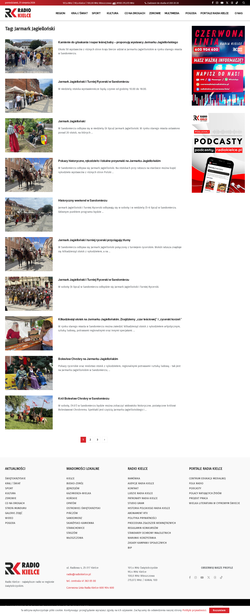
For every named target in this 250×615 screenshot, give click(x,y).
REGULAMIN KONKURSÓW (143, 528)
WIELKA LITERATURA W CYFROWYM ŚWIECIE (214, 503)
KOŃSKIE (71, 498)
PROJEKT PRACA (198, 498)
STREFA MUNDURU (15, 508)
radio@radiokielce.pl (78, 574)
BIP (130, 547)
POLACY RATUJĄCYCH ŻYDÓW (205, 493)
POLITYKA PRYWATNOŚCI (142, 518)
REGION (60, 13)
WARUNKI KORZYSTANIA (142, 537)
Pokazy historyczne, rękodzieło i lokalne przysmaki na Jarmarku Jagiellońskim (109, 161)
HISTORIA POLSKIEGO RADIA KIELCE (149, 508)
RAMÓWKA (134, 478)
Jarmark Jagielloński (71, 121)
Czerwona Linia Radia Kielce (82, 587)
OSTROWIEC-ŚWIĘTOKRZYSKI (83, 508)
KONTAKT (133, 488)
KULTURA (112, 13)
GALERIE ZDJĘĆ (13, 513)
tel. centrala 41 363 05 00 (81, 581)
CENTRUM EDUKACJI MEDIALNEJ (207, 478)
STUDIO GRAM (136, 503)
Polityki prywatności (194, 610)
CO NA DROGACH (135, 13)
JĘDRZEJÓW (72, 488)
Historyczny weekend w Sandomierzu (82, 200)
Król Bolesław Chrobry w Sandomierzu (83, 398)
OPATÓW (71, 503)
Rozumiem (219, 610)
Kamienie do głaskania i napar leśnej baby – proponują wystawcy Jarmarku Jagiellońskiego (118, 42)
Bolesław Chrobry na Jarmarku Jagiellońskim (88, 359)
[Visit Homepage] (19, 13)
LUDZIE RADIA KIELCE (140, 493)
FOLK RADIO (196, 483)
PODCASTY (195, 488)
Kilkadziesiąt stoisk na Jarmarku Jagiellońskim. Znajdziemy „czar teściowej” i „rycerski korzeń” (120, 319)
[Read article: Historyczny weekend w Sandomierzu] (29, 214)
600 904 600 (106, 587)
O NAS (239, 13)
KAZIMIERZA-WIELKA (78, 493)
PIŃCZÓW (72, 513)
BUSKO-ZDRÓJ (74, 483)
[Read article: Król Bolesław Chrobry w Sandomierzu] (29, 413)
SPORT (96, 13)
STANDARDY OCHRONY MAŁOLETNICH (149, 533)
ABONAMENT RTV (138, 513)
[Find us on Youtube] (222, 3)
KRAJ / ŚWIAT (79, 13)
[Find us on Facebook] (212, 3)
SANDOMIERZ (74, 518)
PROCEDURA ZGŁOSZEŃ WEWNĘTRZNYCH (152, 523)
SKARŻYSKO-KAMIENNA (80, 523)
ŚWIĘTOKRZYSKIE (15, 478)
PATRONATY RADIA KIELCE (143, 498)
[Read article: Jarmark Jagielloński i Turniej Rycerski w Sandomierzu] (29, 96)
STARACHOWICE (75, 528)
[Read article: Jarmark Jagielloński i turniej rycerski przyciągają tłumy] (29, 254)
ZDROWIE (155, 13)
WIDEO (9, 518)
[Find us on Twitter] (227, 3)
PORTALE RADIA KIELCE (215, 13)
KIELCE (70, 478)
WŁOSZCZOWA (74, 537)
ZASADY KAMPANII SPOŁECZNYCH (147, 542)
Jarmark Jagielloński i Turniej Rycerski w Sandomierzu (93, 81)
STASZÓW (71, 533)
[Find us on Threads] (232, 3)
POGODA (191, 13)
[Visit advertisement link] (218, 66)
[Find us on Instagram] (217, 3)
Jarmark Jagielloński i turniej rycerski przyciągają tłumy (94, 240)
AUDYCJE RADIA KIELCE (141, 483)
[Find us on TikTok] (237, 3)
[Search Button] (243, 3)
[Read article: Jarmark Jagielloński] (29, 135)
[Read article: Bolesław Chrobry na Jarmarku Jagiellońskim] (29, 373)
